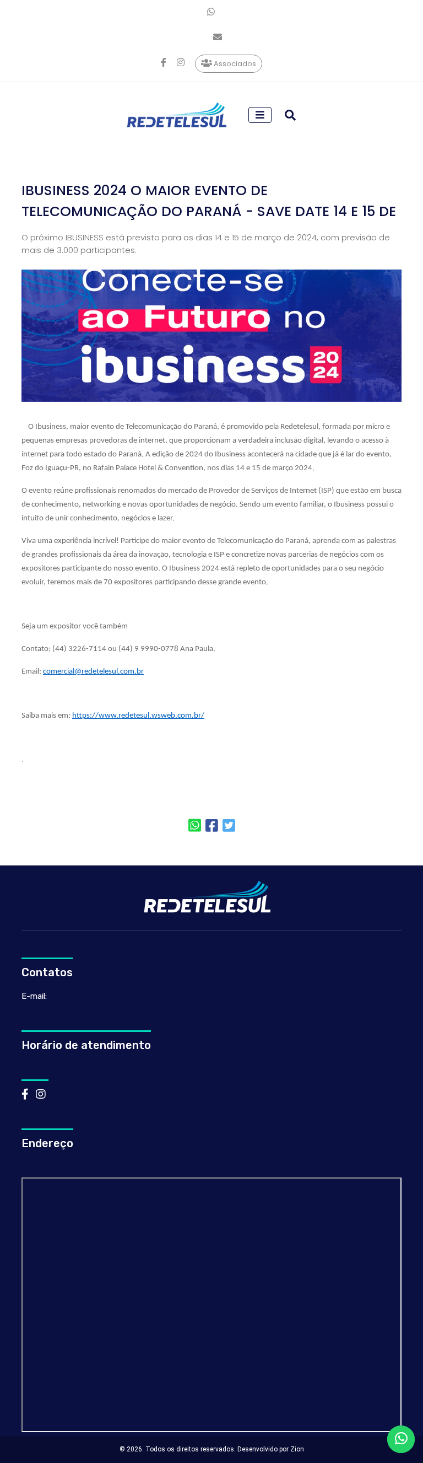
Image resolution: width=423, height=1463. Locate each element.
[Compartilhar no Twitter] (229, 826)
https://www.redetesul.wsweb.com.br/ (138, 716)
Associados (234, 63)
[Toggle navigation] (260, 115)
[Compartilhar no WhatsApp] (194, 826)
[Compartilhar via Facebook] (211, 826)
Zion (297, 1449)
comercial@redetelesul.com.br (93, 672)
